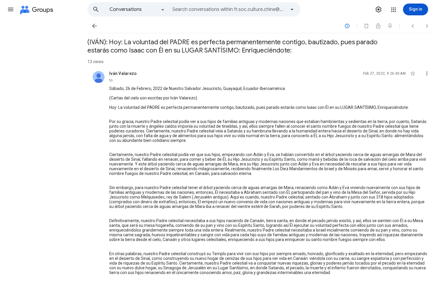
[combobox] (229, 9)
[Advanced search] (292, 9)
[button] (11, 9)
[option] (137, 9)
